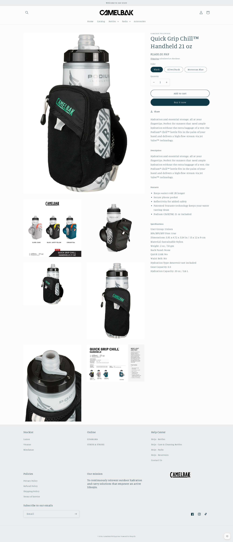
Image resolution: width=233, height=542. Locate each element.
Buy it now (180, 102)
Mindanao (28, 449)
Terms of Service (31, 496)
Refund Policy (30, 486)
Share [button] (157, 111)
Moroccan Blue (196, 69)
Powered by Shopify (128, 536)
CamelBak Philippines (111, 536)
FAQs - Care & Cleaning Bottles (166, 444)
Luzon (26, 439)
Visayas (27, 444)
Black (157, 69)
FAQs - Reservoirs (160, 455)
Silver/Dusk (173, 69)
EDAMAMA (92, 439)
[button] (26, 12)
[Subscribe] (75, 514)
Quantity (155, 76)
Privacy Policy (30, 480)
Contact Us (156, 460)
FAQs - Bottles (158, 439)
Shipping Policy (31, 491)
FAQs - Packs (157, 449)
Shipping (155, 58)
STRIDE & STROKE (95, 444)
